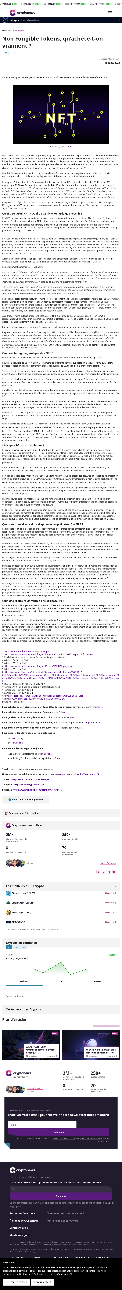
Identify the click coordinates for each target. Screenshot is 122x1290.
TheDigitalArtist (66, 147)
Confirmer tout (42, 1282)
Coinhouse (98, 706)
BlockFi (74, 717)
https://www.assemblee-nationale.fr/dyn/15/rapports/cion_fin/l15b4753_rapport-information (48, 654)
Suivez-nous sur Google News (27, 799)
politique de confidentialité (63, 1138)
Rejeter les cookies (16, 1282)
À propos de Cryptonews (24, 1220)
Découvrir (109, 893)
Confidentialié (64, 1274)
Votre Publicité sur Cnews (62, 1220)
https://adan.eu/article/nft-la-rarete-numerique (26, 651)
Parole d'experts (18, 31)
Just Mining (17, 742)
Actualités (17, 1257)
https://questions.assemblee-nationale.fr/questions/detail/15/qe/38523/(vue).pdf (44, 695)
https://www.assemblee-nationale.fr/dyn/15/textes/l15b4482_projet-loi (38, 666)
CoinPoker (47, 753)
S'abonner (58, 1132)
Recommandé (61, 1257)
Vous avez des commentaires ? (65, 1213)
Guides (36, 1257)
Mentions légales (20, 1235)
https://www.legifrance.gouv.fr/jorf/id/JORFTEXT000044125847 (35, 698)
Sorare (58, 758)
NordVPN (77, 727)
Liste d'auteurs (108, 863)
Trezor (97, 722)
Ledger (87, 722)
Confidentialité (19, 1227)
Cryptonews (6, 31)
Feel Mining (17, 738)
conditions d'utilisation (90, 1138)
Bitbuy (62, 712)
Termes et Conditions (22, 1213)
